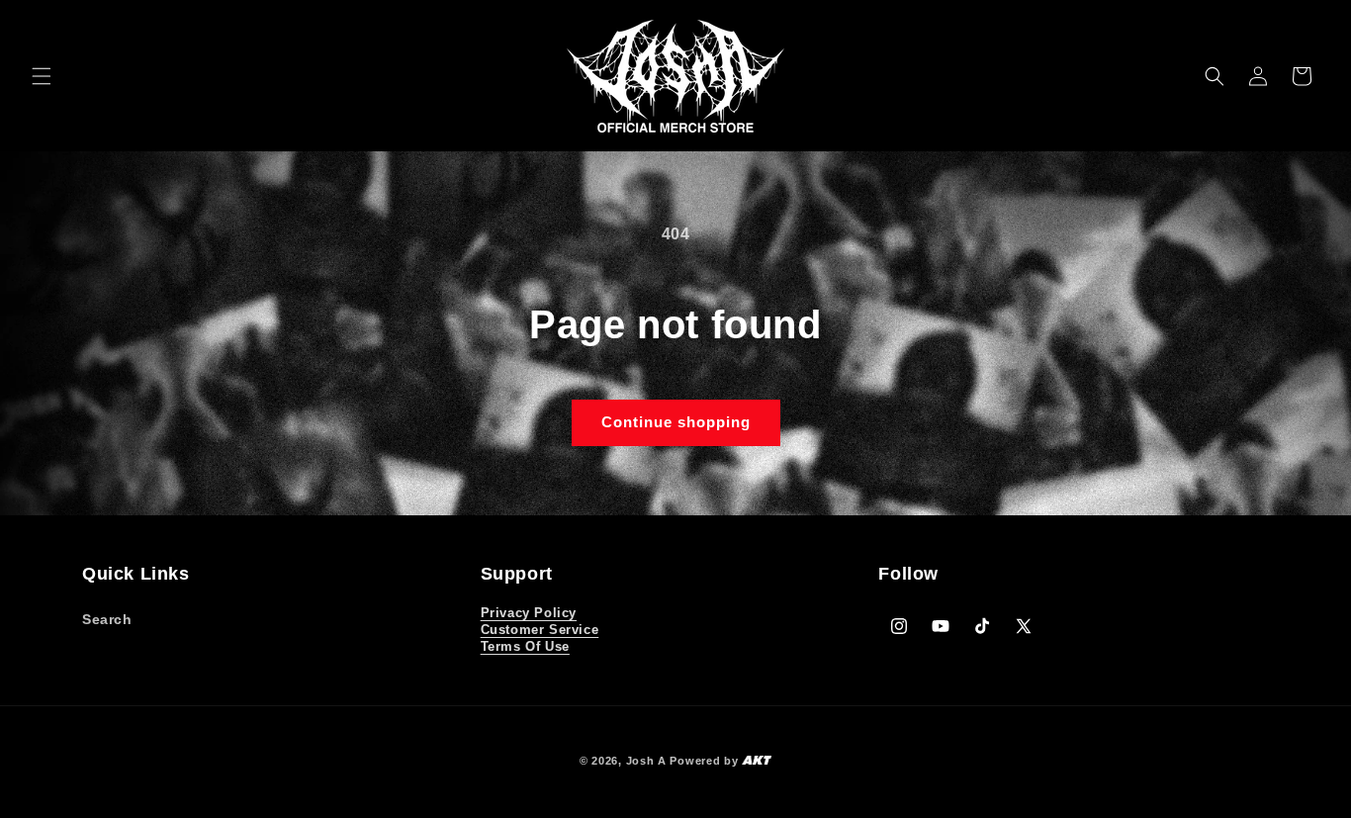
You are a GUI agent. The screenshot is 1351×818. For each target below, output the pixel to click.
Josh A (646, 761)
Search (107, 619)
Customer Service (540, 629)
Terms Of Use (525, 646)
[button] (41, 76)
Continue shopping (676, 421)
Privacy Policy (529, 612)
